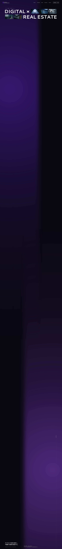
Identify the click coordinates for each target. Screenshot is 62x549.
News (42, 2)
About (35, 2)
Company (38, 2)
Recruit (50, 2)
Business (46, 2)
